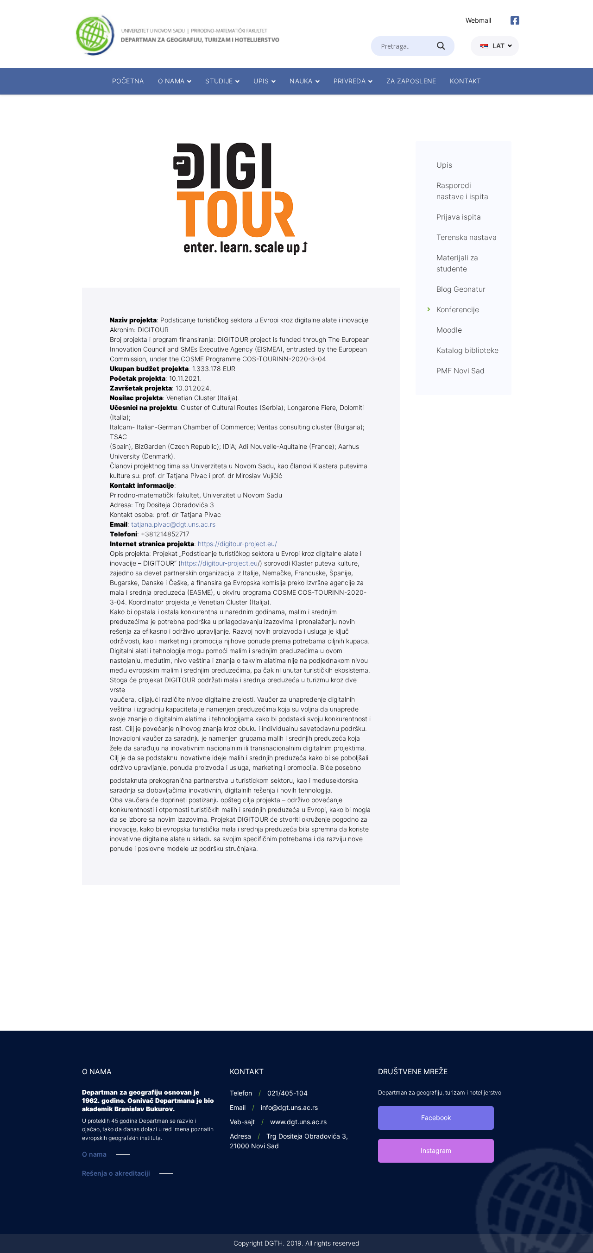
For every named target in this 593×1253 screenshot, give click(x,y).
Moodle (449, 330)
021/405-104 (287, 1093)
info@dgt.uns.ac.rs (289, 1107)
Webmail (478, 20)
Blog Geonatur (461, 289)
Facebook (436, 1118)
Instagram (436, 1150)
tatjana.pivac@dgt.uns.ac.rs (173, 524)
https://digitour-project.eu (219, 563)
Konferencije (457, 310)
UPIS (261, 81)
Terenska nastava (466, 238)
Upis (444, 165)
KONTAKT (465, 81)
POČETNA (128, 81)
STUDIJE (219, 81)
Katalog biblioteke (467, 351)
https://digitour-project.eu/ (236, 544)
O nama (94, 1154)
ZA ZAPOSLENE (411, 81)
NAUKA (301, 81)
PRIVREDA (350, 81)
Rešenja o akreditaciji (116, 1173)
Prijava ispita (458, 217)
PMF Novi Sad (460, 371)
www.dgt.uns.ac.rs (298, 1122)
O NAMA (171, 81)
